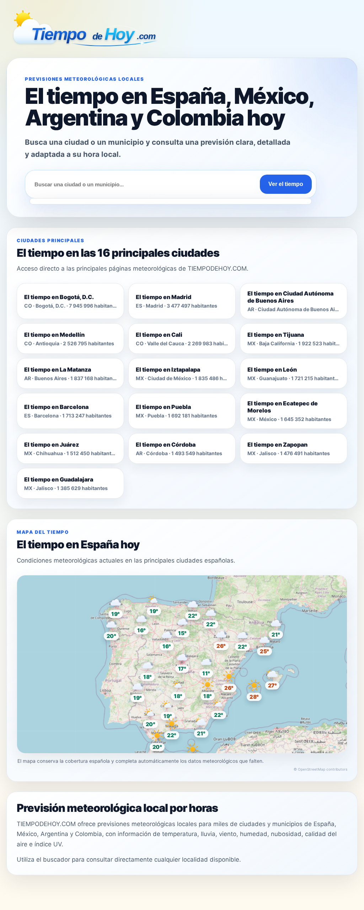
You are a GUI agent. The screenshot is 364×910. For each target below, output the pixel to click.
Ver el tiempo (285, 184)
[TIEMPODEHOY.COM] (86, 30)
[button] (182, 661)
